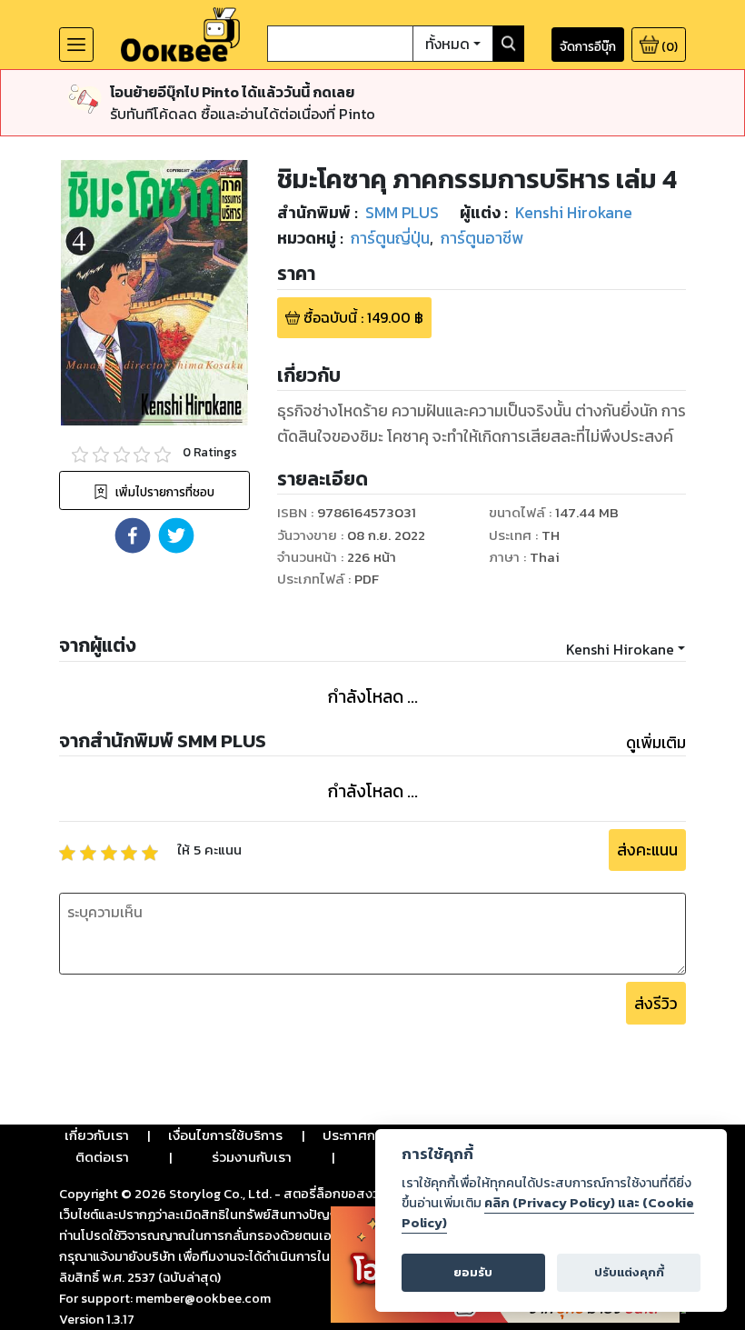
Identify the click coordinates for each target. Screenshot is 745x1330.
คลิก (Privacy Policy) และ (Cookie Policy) (548, 1213)
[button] (132, 535)
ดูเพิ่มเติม (656, 743)
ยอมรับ (472, 1272)
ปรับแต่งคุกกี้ (629, 1272)
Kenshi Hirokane (620, 649)
